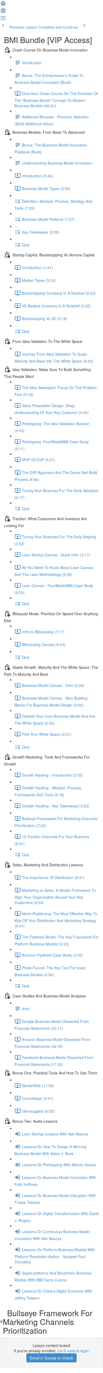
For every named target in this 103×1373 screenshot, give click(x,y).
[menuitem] (3, 12)
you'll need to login (72, 1350)
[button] (3, 4)
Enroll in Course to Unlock (51, 1358)
